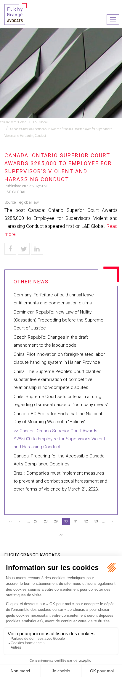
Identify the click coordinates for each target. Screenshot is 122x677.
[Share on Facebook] (10, 249)
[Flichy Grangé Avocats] (15, 13)
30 (66, 521)
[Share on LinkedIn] (37, 249)
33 (96, 521)
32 (86, 521)
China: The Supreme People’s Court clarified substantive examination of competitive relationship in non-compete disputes (58, 379)
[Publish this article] (24, 249)
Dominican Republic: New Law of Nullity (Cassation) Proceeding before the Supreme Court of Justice (58, 320)
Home (22, 122)
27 (36, 521)
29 (56, 521)
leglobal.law (28, 202)
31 (76, 521)
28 (46, 521)
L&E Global (40, 122)
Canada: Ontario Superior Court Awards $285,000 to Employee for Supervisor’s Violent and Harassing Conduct (59, 438)
